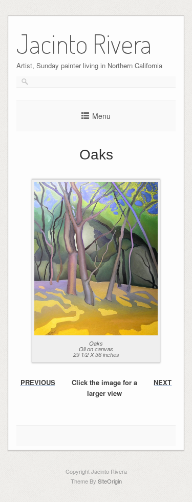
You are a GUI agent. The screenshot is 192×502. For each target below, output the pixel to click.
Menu (101, 116)
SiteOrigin (110, 481)
